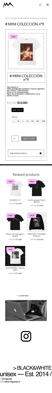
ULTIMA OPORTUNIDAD (20, 18)
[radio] (14, 121)
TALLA (14, 117)
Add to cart (29, 139)
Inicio (7, 18)
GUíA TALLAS (17, 110)
